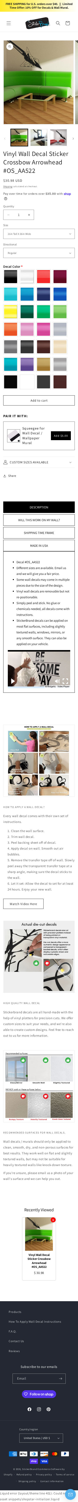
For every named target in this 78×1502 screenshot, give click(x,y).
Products (15, 1312)
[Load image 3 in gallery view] (58, 137)
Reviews (14, 1351)
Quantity (8, 206)
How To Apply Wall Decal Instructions (35, 1322)
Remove (53, 1219)
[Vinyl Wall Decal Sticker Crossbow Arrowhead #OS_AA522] (39, 1234)
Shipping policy (27, 1481)
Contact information (52, 1481)
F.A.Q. (12, 1331)
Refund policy (24, 1474)
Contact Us (16, 1341)
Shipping (7, 186)
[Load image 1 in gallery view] (19, 137)
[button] (8, 23)
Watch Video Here (23, 904)
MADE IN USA (39, 545)
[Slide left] (5, 138)
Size (5, 225)
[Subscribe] (60, 1379)
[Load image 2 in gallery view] (38, 137)
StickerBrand (29, 1469)
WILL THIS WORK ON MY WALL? (39, 520)
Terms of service (65, 1474)
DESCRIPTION (39, 507)
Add (61, 436)
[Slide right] (73, 138)
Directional (10, 244)
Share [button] (12, 476)
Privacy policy (44, 1474)
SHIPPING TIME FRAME (39, 533)
